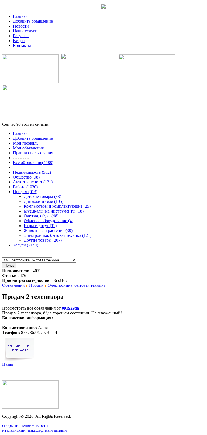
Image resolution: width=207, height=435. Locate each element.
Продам (36, 285)
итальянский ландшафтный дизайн (34, 430)
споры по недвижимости (25, 425)
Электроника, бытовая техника (76, 285)
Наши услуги (25, 31)
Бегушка (21, 35)
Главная (20, 16)
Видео (19, 40)
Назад (7, 364)
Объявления (13, 285)
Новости (21, 26)
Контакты (22, 45)
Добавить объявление (33, 21)
